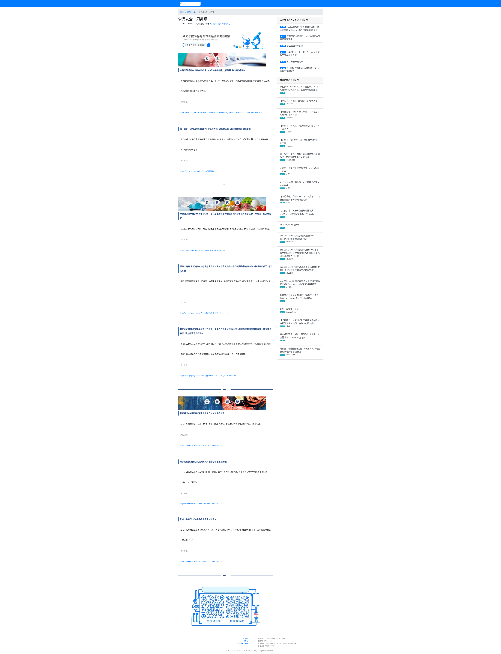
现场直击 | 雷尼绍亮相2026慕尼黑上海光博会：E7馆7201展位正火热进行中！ (299, 298)
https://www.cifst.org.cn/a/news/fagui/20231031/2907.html (202, 250)
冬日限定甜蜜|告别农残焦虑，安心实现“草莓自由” (299, 69)
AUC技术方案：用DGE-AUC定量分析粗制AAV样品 (300, 185)
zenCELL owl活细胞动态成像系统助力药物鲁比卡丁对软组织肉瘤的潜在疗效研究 (300, 270)
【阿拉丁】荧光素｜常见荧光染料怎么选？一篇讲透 (300, 129)
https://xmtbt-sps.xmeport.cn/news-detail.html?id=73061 (201, 445)
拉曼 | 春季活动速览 (289, 310)
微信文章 (191, 11)
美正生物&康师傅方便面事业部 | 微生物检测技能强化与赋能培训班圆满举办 (299, 28)
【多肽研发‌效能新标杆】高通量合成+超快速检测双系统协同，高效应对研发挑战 (299, 323)
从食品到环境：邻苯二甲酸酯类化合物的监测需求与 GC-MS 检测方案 (300, 337)
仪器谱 (246, 639)
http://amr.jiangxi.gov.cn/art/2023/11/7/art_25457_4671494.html (204, 313)
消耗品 (246, 641)
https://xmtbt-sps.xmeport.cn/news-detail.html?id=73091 (201, 562)
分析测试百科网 (243, 643)
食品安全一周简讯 (292, 45)
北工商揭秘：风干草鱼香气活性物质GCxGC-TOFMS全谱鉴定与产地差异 (297, 213)
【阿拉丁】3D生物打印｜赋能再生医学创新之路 (299, 143)
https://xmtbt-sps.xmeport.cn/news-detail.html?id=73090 (201, 504)
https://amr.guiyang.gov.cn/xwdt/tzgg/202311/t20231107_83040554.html (208, 376)
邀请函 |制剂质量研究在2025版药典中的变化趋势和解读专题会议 (300, 351)
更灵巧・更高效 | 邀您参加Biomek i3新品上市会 (299, 171)
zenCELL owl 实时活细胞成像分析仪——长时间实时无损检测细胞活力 (299, 238)
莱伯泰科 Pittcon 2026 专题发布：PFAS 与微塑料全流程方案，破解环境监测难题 (299, 89)
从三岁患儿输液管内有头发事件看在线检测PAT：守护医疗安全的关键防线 (300, 157)
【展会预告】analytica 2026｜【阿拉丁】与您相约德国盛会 (300, 114)
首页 (182, 11)
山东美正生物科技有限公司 (220, 24)
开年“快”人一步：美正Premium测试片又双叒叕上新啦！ (300, 53)
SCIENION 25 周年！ (290, 225)
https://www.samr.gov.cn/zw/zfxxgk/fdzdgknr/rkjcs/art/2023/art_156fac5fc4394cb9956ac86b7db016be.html (221, 113)
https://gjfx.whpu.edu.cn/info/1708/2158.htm (197, 171)
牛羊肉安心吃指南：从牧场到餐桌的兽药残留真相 (300, 38)
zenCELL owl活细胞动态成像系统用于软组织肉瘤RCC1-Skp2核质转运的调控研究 (300, 284)
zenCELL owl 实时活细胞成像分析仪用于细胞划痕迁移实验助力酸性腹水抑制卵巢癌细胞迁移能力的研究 (300, 254)
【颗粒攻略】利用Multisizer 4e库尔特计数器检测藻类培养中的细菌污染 (300, 199)
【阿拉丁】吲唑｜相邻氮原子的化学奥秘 (299, 101)
